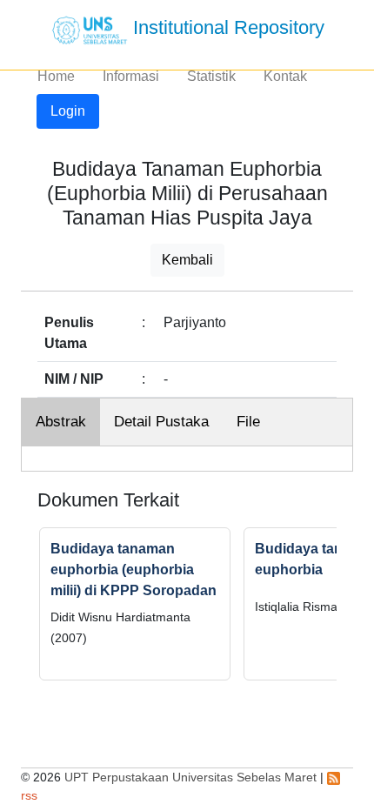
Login (67, 111)
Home (56, 76)
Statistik (211, 76)
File (248, 421)
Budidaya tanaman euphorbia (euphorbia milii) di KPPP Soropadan (133, 569)
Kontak (285, 76)
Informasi (131, 76)
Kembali (187, 259)
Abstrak (61, 421)
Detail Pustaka (161, 421)
